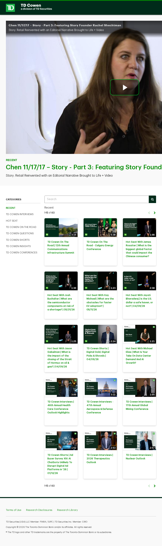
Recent (10, 208)
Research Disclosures (39, 510)
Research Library (67, 510)
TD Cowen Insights (18, 246)
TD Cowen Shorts (18, 240)
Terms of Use (13, 510)
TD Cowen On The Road (21, 227)
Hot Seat (12, 221)
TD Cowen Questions (20, 233)
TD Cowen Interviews (20, 214)
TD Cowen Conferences (21, 252)
